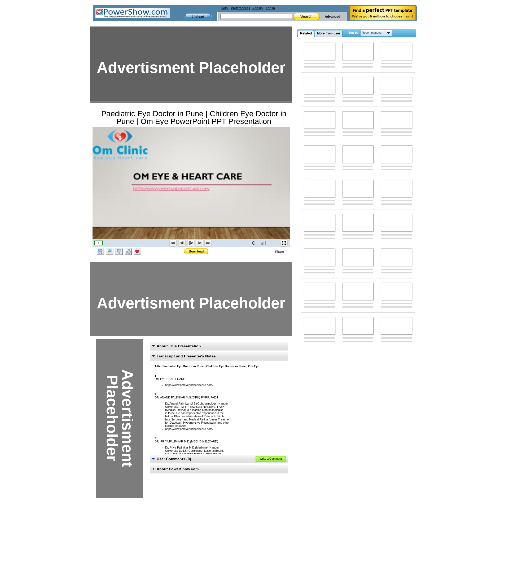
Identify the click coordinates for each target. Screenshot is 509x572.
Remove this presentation (100, 251)
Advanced (332, 17)
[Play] (191, 243)
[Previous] (182, 243)
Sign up (257, 8)
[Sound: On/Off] (254, 243)
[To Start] (173, 243)
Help (224, 8)
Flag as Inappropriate (109, 251)
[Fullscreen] (284, 243)
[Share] (271, 251)
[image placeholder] (319, 51)
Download (196, 251)
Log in (270, 8)
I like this (128, 251)
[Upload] (198, 17)
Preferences (239, 8)
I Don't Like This (119, 251)
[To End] (208, 243)
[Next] (199, 243)
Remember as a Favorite (137, 251)
